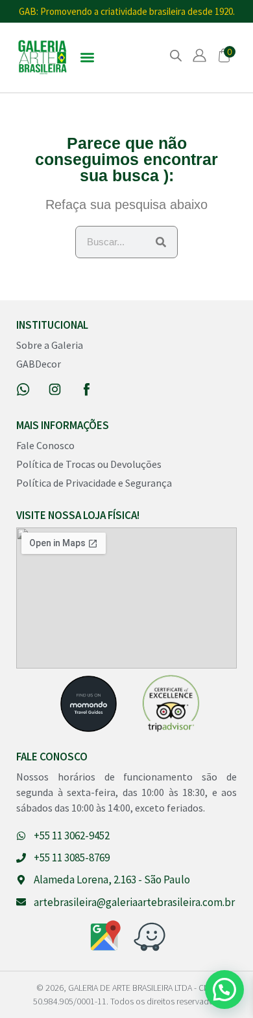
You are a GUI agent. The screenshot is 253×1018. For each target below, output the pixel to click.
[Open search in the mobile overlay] (175, 55)
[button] (87, 58)
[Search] (161, 242)
